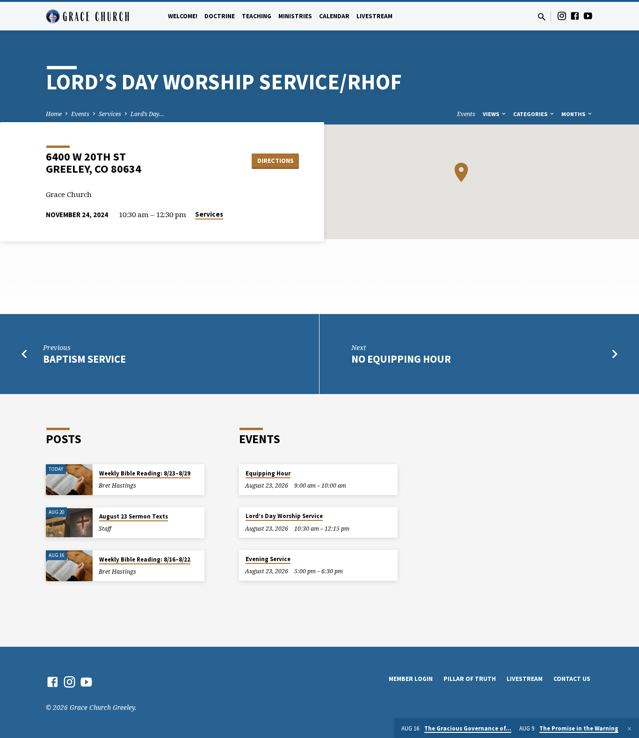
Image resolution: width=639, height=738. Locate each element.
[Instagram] (562, 15)
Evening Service (268, 559)
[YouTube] (588, 15)
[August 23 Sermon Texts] (69, 523)
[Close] (629, 728)
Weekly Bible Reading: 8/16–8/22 (144, 559)
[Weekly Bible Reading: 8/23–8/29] (69, 480)
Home (54, 114)
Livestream (374, 16)
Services (110, 114)
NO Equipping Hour (401, 358)
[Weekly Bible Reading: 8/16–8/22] (69, 566)
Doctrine (219, 16)
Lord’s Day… (147, 114)
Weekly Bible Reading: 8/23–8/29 (144, 473)
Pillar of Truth (469, 679)
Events (80, 114)
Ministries (295, 16)
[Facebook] (575, 15)
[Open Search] (542, 16)
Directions (275, 160)
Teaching (256, 16)
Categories (531, 113)
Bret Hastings (117, 486)
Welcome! (182, 16)
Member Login (411, 679)
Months (574, 113)
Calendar (334, 16)
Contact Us (571, 679)
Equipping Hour (268, 473)
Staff (105, 529)
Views (492, 113)
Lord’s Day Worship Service (284, 516)
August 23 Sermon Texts (133, 516)
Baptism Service (84, 358)
